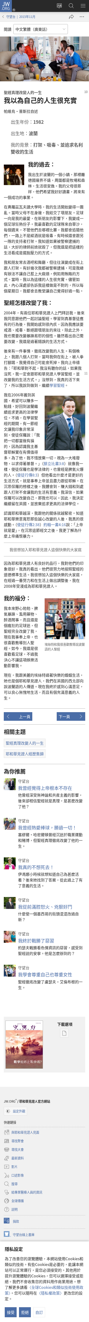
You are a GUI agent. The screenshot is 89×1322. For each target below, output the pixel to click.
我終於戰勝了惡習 (36, 940)
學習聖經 (57, 385)
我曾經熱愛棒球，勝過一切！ (47, 827)
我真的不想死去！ (36, 867)
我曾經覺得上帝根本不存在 (45, 788)
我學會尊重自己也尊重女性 (45, 974)
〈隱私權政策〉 (50, 1293)
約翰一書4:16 (54, 524)
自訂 (39, 1312)
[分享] (71, 16)
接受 (10, 1312)
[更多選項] (82, 16)
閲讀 (7, 29)
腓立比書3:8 (54, 463)
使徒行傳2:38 (28, 524)
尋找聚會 (14, 1141)
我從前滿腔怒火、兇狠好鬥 (45, 906)
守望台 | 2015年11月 (20, 16)
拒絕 (25, 1312)
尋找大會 (14, 1149)
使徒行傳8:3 (27, 475)
